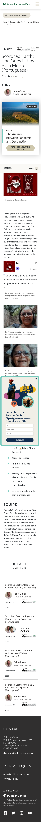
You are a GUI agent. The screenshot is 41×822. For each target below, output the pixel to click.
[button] (20, 415)
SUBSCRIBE (20, 440)
